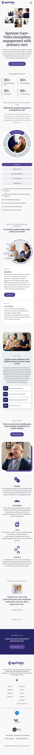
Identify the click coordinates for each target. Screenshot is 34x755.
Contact (21, 700)
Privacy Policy (9, 735)
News (22, 693)
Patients (10, 693)
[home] (9, 2)
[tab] (17, 164)
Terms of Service (9, 738)
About (22, 690)
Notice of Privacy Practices (21, 735)
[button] (30, 3)
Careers (21, 697)
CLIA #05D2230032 (22, 738)
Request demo (17, 434)
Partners (10, 690)
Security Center (22, 703)
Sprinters (10, 697)
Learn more (9, 295)
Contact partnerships (17, 64)
